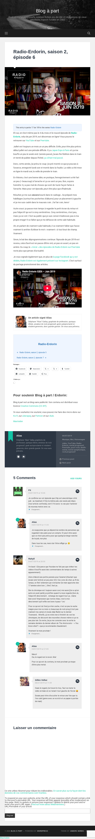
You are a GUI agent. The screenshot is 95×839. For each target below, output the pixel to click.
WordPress (42, 831)
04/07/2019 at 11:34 (40, 525)
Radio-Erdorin (55, 127)
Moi (71, 439)
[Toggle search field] (88, 33)
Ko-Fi (15, 416)
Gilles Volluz (41, 680)
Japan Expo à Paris (61, 150)
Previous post (68, 459)
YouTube (30, 140)
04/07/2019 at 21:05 (40, 649)
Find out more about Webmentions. (48, 804)
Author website (24, 457)
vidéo (64, 443)
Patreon (39, 416)
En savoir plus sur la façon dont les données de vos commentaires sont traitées (45, 792)
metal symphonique (76, 450)
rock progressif (69, 452)
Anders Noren (77, 831)
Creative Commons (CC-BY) (33, 406)
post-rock (75, 447)
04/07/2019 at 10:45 (36, 493)
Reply (77, 491)
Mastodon (18, 421)
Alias (34, 522)
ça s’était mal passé (53, 158)
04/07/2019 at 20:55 (36, 561)
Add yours (76, 479)
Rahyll (31, 559)
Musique (65, 439)
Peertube (44, 140)
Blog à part (47, 10)
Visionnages (79, 439)
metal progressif (76, 445)
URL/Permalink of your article (18, 806)
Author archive (18, 457)
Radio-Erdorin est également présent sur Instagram (44, 260)
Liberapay (26, 416)
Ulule (51, 416)
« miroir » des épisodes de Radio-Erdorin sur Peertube (55, 247)
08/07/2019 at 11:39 (43, 683)
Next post (66, 463)
